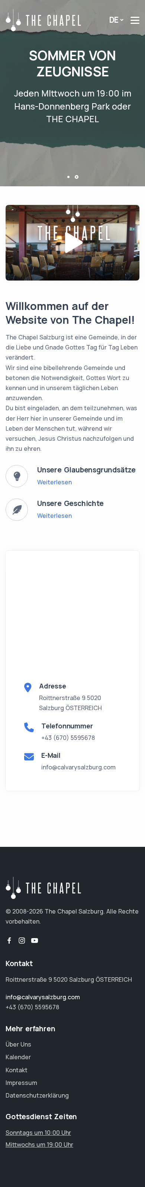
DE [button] (114, 20)
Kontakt (17, 1070)
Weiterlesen (54, 482)
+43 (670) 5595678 (68, 738)
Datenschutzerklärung (37, 1095)
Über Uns (18, 1044)
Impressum (21, 1083)
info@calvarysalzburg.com (78, 767)
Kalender (18, 1057)
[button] (68, 177)
